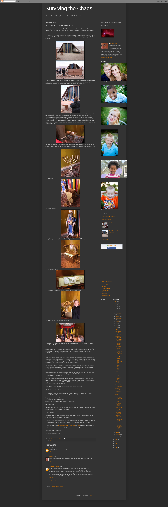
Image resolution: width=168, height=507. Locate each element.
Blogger (90, 495)
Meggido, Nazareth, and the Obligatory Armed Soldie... (118, 418)
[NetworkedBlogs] (111, 245)
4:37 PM (51, 451)
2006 (116, 447)
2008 (116, 443)
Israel (51, 440)
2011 (116, 308)
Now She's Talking (106, 219)
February (118, 434)
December (118, 309)
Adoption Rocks (117, 389)
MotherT (51, 456)
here (78, 425)
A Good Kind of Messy (107, 281)
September (118, 318)
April (117, 327)
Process (111, 222)
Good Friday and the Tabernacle (114, 231)
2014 (116, 301)
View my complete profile (107, 57)
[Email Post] (64, 438)
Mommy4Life (105, 284)
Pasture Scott (105, 292)
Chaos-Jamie (113, 43)
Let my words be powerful (118, 374)
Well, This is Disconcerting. (118, 378)
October (118, 316)
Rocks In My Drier (106, 295)
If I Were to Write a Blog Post (108, 216)
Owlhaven (104, 293)
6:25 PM (51, 462)
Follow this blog (111, 247)
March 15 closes (117, 357)
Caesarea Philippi (117, 382)
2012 (116, 306)
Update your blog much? (118, 413)
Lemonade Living (106, 288)
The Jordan (118, 346)
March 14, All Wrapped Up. (118, 409)
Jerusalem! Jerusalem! (118, 337)
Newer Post (48, 484)
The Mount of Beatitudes (118, 385)
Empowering (105, 239)
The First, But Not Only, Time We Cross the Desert (118, 342)
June (117, 325)
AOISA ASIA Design (54, 466)
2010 (116, 439)
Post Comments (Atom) (57, 486)
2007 (116, 445)
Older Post (92, 484)
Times (116, 329)
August (117, 321)
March (117, 432)
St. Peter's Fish (117, 369)
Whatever (104, 286)
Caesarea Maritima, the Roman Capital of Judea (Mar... (118, 427)
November (118, 313)
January (118, 436)
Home (70, 484)
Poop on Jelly (105, 283)
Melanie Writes (105, 290)
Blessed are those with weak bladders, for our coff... (118, 363)
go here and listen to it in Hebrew (66, 425)
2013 (116, 304)
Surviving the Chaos (69, 8)
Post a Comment (52, 481)
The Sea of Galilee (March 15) (118, 404)
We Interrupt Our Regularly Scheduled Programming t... (118, 398)
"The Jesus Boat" (118, 392)
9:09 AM (51, 477)
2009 (116, 441)
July (117, 323)
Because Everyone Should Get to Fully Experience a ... (118, 351)
